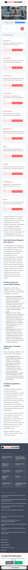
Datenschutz (5, 542)
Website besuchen (18, 49)
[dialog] (14, 559)
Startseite (5, 9)
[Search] (24, 2)
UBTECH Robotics (7, 111)
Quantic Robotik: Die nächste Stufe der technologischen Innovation (10, 521)
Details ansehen (7, 50)
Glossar (4, 550)
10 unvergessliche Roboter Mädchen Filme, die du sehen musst (13, 496)
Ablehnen (9, 562)
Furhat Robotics (7, 58)
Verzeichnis (11, 9)
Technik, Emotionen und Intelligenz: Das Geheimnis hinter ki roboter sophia (13, 500)
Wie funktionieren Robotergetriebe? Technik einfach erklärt (14, 525)
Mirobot (5, 199)
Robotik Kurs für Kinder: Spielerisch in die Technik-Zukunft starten (13, 533)
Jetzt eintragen (15, 567)
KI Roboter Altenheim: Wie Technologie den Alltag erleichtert (13, 529)
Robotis (5, 146)
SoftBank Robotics (8, 181)
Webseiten (18, 9)
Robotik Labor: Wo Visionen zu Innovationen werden (13, 503)
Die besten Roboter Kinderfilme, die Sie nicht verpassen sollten (12, 506)
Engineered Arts (7, 75)
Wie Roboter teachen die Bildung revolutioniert (12, 510)
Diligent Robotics (7, 128)
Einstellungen (13, 560)
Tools (3, 552)
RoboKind (5, 164)
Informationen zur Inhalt (8, 547)
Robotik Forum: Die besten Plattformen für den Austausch (12, 517)
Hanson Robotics (7, 93)
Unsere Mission (6, 545)
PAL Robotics (6, 40)
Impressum (5, 539)
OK (18, 562)
